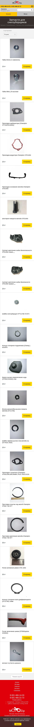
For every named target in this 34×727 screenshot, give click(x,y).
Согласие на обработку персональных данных (17, 715)
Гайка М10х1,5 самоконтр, (11, 60)
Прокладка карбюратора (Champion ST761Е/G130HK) (14, 124)
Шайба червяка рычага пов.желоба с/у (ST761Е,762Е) (15, 441)
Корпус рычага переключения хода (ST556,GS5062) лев (14, 378)
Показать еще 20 (17, 676)
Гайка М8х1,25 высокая (10, 91)
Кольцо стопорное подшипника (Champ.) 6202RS (16, 346)
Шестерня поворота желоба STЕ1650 (15, 218)
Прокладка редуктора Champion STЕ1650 (16, 155)
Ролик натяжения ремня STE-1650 (14, 568)
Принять (18, 724)
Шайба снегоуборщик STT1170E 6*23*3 (15, 314)
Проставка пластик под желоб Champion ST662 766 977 (16, 505)
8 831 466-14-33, (6, 6)
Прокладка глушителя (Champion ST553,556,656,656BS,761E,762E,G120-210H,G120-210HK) (15, 473)
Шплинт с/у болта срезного (11, 663)
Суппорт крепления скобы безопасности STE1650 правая (16, 283)
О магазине (17, 690)
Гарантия (17, 686)
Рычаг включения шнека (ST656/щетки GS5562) (15, 632)
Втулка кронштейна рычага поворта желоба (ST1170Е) (14, 410)
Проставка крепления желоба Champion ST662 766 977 (16, 537)
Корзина (4, 9)
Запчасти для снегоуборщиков (25, 25)
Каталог (3, 25)
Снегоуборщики (10, 25)
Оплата (17, 682)
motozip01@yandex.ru (32, 6)
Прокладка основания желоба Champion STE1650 (16, 187)
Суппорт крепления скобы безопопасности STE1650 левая (17, 251)
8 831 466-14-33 (17, 695)
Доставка (17, 684)
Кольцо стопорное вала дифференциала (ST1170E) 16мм (16, 600)
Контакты (17, 688)
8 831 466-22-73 (16, 6)
